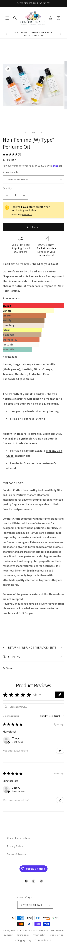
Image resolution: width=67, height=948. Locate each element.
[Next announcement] (60, 34)
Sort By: (44, 715)
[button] (7, 18)
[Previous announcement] (7, 34)
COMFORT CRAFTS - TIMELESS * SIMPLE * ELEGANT (33, 930)
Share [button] (9, 668)
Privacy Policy (15, 846)
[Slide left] (26, 132)
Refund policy (23, 935)
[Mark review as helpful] (60, 751)
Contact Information (18, 838)
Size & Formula (10, 172)
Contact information (44, 940)
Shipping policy (24, 940)
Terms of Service (16, 854)
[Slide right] (41, 132)
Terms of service (56, 935)
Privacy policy (39, 935)
